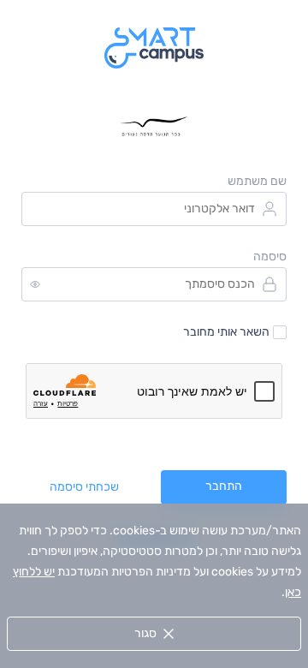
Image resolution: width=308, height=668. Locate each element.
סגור (145, 633)
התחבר (223, 486)
